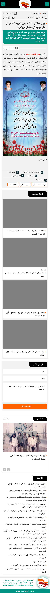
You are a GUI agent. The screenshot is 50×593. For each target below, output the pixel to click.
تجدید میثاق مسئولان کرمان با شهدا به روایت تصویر (27, 544)
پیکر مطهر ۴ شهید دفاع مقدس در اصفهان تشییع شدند (25, 274)
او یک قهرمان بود (39, 561)
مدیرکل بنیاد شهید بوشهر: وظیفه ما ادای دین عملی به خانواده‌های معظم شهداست (26, 499)
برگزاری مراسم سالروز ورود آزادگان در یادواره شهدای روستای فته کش (27, 485)
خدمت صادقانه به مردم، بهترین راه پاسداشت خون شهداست (27, 550)
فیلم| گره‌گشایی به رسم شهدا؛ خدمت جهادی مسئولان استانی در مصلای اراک (26, 539)
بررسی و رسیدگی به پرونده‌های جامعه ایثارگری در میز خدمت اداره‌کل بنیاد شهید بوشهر (26, 505)
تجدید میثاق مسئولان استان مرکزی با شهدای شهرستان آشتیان (26, 526)
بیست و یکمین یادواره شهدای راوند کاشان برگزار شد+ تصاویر (25, 314)
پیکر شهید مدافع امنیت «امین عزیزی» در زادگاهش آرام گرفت (26, 570)
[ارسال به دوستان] (13, 17)
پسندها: (30, 176)
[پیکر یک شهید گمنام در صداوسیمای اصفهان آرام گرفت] (25, 334)
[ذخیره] (9, 17)
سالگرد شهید (13, 184)
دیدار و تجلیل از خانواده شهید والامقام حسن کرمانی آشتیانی (27, 519)
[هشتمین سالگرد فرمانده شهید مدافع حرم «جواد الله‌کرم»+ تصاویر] (25, 213)
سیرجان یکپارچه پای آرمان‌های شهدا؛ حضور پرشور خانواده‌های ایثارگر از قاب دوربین (28, 492)
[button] (8, 469)
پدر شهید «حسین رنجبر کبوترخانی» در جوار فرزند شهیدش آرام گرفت (24, 512)
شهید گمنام (25, 184)
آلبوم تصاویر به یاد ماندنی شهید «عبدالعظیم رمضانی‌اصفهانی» (28, 457)
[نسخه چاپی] (4, 17)
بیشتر (7, 419)
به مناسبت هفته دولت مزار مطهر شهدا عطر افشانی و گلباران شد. (26, 556)
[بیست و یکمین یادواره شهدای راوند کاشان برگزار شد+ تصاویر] (25, 294)
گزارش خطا (12, 172)
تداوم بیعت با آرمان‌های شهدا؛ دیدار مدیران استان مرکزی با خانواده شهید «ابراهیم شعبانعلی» (24, 532)
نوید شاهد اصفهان (39, 184)
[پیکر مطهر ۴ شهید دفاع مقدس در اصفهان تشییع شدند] (25, 252)
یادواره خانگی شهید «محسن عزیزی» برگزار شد (29, 565)
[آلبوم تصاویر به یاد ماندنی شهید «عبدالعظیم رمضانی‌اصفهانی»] (25, 437)
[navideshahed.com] (42, 582)
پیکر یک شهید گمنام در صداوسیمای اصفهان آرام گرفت (25, 353)
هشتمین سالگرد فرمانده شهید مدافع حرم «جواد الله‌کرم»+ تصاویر (26, 232)
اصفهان (44, 13)
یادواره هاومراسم (34, 13)
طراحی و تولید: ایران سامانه (25, 591)
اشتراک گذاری (16, 176)
